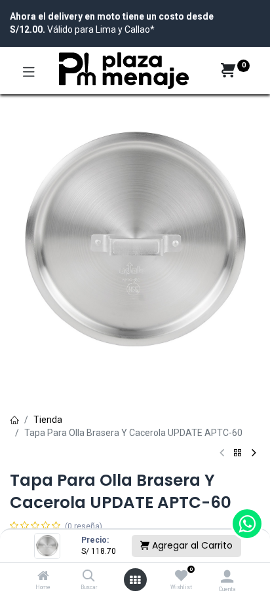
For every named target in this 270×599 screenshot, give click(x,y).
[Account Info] (227, 576)
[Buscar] (89, 577)
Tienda (47, 419)
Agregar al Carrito (191, 545)
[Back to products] (238, 453)
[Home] (43, 577)
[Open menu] (135, 580)
